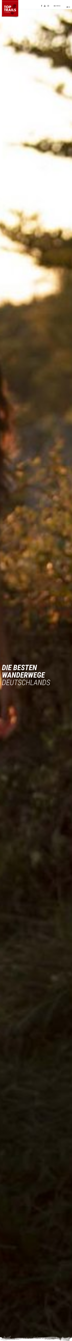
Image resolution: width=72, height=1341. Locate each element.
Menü (58, 6)
